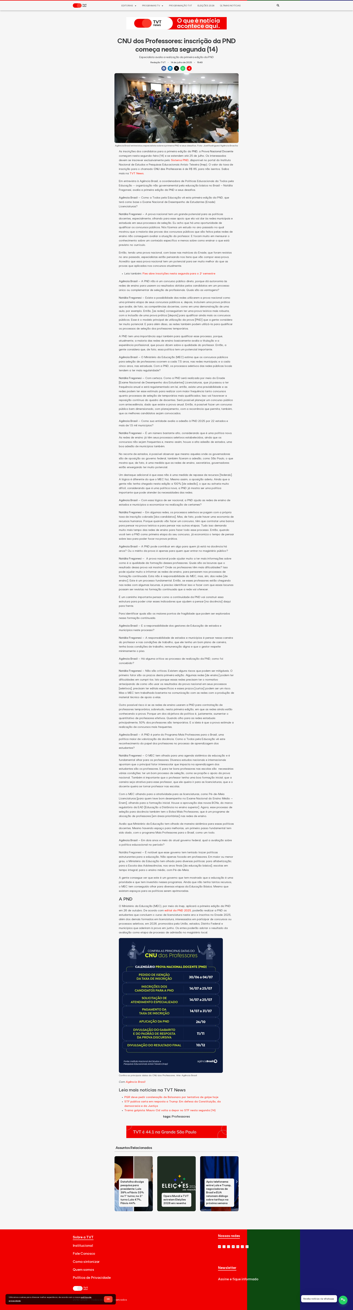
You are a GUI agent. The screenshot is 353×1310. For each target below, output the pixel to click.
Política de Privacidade (92, 1277)
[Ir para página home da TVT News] (176, 28)
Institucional (83, 1245)
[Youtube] (219, 1246)
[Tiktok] (242, 1246)
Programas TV (151, 6)
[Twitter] (233, 1246)
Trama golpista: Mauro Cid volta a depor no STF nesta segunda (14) (170, 1110)
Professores (181, 1116)
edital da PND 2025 (178, 910)
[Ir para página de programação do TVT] (176, 1137)
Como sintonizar (86, 1262)
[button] (278, 5)
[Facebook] (237, 1246)
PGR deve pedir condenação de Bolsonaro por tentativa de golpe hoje (171, 1097)
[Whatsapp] (224, 1246)
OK (108, 1299)
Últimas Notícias (230, 6)
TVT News (136, 173)
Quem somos (83, 1269)
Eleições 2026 (206, 6)
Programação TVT (180, 6)
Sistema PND (179, 160)
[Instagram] (228, 1246)
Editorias (127, 6)
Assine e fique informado (238, 1279)
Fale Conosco (84, 1253)
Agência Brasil (135, 1082)
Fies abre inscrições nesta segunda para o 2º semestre (179, 273)
